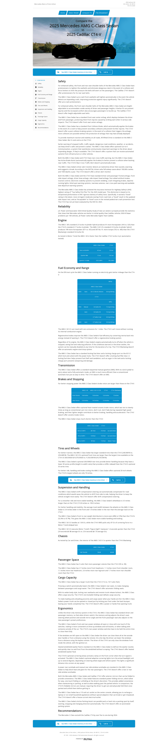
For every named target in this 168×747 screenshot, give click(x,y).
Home (62, 13)
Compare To (87, 13)
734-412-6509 (131, 6)
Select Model (74, 13)
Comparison (41, 80)
